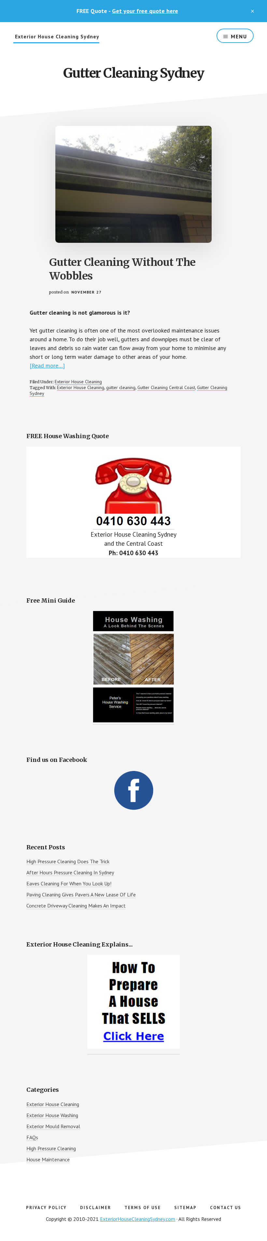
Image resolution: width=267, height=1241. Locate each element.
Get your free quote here (145, 11)
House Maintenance (48, 1159)
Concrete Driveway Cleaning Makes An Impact (76, 905)
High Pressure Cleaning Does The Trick (67, 861)
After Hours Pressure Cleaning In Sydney (70, 872)
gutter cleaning (120, 387)
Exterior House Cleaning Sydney (57, 36)
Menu (239, 36)
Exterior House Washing (52, 1115)
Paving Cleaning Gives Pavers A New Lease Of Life (81, 894)
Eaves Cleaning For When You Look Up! (68, 883)
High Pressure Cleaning (51, 1148)
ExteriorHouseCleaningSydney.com (137, 1219)
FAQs (32, 1137)
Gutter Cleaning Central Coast (166, 387)
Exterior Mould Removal (53, 1126)
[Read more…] (47, 365)
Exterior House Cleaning (78, 382)
